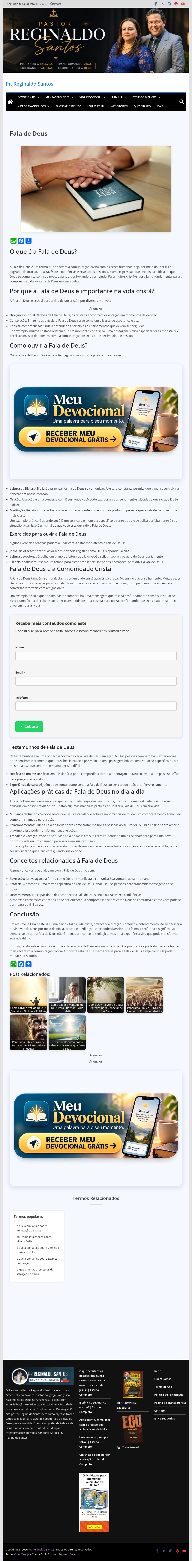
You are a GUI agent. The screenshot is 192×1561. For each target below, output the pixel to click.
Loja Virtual (96, 106)
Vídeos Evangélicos (32, 106)
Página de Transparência (170, 1402)
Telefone (21, 697)
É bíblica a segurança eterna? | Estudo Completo (92, 1407)
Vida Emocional (91, 97)
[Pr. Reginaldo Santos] (10, 101)
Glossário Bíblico (68, 106)
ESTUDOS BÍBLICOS (144, 97)
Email (20, 672)
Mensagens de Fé (57, 97)
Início (157, 1371)
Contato (159, 1410)
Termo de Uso (163, 1387)
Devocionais (26, 97)
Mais (160, 106)
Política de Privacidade (168, 1394)
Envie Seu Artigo (164, 1418)
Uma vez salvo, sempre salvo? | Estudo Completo (93, 1441)
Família (117, 97)
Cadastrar (29, 726)
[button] (37, 97)
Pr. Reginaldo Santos (29, 83)
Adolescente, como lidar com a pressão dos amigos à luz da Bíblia (94, 1424)
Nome (19, 647)
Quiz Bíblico (142, 106)
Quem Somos (162, 1379)
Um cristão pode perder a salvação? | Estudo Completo (94, 1459)
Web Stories (119, 106)
